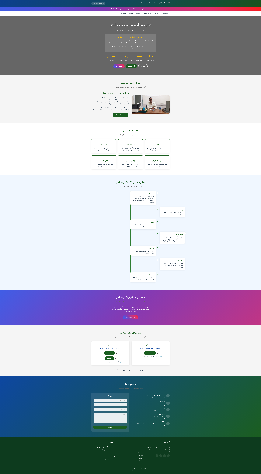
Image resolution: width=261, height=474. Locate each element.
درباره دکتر (156, 13)
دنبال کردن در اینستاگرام (130, 317)
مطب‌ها (131, 13)
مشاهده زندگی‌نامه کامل (120, 114)
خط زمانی (138, 13)
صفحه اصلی (165, 13)
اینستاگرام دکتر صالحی (110, 459)
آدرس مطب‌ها (131, 66)
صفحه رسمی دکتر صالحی (159, 410)
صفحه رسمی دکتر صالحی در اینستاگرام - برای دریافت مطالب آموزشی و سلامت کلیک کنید (130, 8)
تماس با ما (123, 13)
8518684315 (110, 353)
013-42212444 (149, 353)
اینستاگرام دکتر (119, 66)
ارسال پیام (110, 427)
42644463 (109, 358)
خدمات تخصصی (147, 13)
